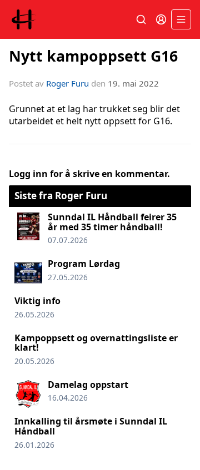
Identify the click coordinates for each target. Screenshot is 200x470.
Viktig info (37, 301)
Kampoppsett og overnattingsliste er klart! (96, 343)
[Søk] (141, 19)
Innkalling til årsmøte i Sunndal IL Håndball (90, 426)
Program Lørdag (84, 263)
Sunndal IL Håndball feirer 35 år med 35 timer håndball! (112, 222)
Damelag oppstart (88, 384)
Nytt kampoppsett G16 (93, 56)
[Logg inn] (161, 19)
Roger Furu (67, 83)
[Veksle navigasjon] (181, 19)
